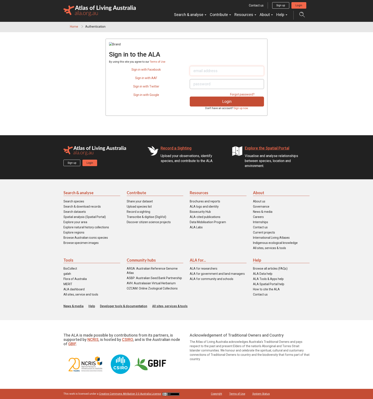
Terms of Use (157, 61)
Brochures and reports (205, 201)
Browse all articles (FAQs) (270, 268)
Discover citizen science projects (149, 222)
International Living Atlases (271, 237)
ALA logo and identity (204, 206)
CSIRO (127, 339)
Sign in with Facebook (146, 69)
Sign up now (241, 108)
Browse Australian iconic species (85, 237)
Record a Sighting (176, 148)
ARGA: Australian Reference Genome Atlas (152, 271)
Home (74, 26)
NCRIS (92, 339)
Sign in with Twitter (146, 86)
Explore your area (75, 222)
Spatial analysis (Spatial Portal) (84, 217)
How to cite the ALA (266, 289)
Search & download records (82, 206)
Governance (261, 206)
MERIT (67, 284)
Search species (73, 201)
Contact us (256, 5)
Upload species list (139, 206)
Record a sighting (138, 211)
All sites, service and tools (80, 294)
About (265, 14)
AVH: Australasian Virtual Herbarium (151, 283)
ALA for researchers (203, 268)
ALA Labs (196, 227)
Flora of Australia (75, 279)
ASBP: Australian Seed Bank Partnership (154, 278)
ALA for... (198, 260)
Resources (244, 14)
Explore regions (73, 232)
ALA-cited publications (205, 217)
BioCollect (70, 268)
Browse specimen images (81, 243)
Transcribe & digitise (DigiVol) (146, 217)
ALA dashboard (74, 289)
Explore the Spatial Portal (267, 148)
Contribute (219, 14)
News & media (262, 211)
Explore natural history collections (86, 227)
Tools (68, 260)
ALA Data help (262, 273)
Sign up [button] (280, 5)
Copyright (216, 393)
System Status (261, 393)
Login (299, 5)
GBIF (72, 344)
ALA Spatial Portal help (268, 284)
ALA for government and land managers (217, 273)
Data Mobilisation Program (208, 222)
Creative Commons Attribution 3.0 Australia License (130, 393)
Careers (258, 217)
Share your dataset (140, 201)
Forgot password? (242, 94)
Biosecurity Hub (200, 211)
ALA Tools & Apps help (268, 279)
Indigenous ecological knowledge (275, 243)
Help (280, 14)
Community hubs (141, 260)
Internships (260, 222)
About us (259, 201)
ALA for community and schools (211, 279)
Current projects (264, 232)
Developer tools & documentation (123, 306)
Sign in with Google (146, 95)
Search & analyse (189, 14)
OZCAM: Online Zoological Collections (152, 288)
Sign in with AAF (146, 78)
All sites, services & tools (269, 248)
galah (67, 273)
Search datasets (74, 211)
